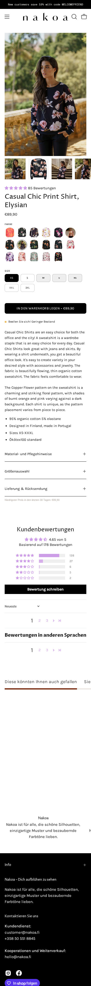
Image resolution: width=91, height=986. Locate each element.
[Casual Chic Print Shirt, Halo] (10, 257)
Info (8, 865)
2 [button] (39, 620)
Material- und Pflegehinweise (28, 454)
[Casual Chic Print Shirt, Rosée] (22, 257)
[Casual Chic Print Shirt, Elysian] (15, 168)
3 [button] (47, 620)
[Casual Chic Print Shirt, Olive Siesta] (34, 245)
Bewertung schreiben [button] (45, 589)
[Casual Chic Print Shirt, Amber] (46, 233)
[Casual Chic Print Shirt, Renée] (70, 233)
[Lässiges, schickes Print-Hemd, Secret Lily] (34, 233)
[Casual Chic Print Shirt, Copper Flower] (10, 245)
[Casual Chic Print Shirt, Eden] (34, 257)
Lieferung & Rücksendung (26, 489)
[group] (45, 4)
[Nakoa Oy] (45, 16)
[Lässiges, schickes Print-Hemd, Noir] (10, 233)
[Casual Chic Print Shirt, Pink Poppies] (46, 257)
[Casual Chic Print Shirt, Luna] (58, 245)
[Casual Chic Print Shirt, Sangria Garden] (58, 257)
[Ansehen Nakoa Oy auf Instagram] (8, 973)
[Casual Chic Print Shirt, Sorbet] (70, 245)
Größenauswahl (17, 471)
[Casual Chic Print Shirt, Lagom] (46, 245)
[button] (73, 16)
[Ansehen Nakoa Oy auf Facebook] (18, 973)
